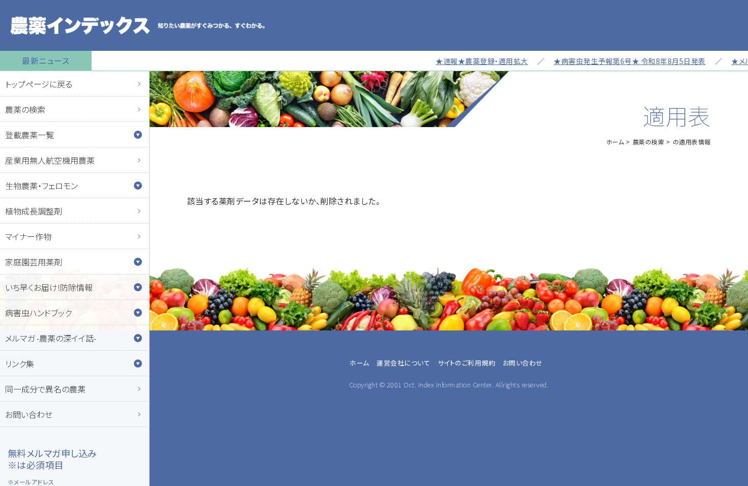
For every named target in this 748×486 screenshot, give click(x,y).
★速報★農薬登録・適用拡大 (471, 61)
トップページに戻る (38, 84)
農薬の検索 (25, 109)
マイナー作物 (28, 236)
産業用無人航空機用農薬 (50, 160)
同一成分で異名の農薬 (45, 389)
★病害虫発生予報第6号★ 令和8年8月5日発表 (619, 61)
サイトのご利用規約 (467, 363)
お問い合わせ (28, 414)
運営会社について (403, 363)
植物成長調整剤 (33, 211)
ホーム (615, 141)
